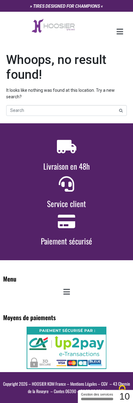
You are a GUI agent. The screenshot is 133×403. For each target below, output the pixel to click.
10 (124, 396)
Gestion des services (97, 394)
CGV (104, 383)
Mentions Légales (83, 383)
